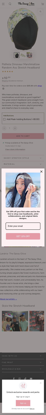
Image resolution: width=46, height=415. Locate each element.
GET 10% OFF (23, 236)
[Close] (41, 171)
